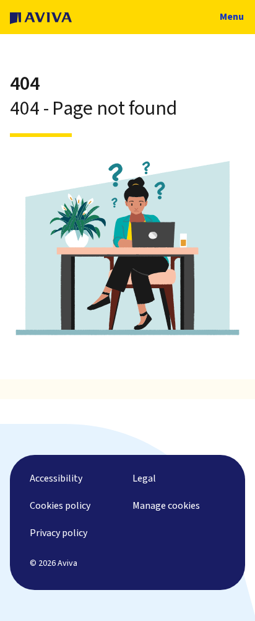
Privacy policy (58, 533)
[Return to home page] (41, 17)
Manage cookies (166, 506)
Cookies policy (60, 506)
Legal (144, 478)
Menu (231, 17)
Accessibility (56, 478)
